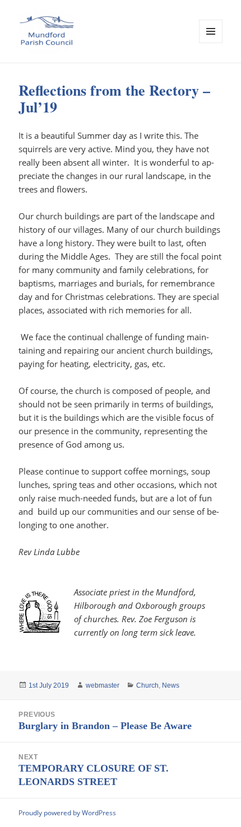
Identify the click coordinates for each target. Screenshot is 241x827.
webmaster (102, 685)
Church (147, 685)
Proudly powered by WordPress (67, 812)
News (170, 685)
